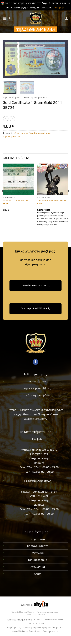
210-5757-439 (39, 496)
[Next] (63, 59)
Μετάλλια (38, 553)
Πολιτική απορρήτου (48, 612)
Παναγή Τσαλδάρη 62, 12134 (39, 491)
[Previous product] (12, 118)
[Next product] (5, 118)
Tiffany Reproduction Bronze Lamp (52, 202)
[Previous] (8, 59)
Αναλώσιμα (38, 566)
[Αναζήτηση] (10, 18)
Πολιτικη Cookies (36, 614)
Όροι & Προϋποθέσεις (37, 388)
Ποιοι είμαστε (38, 381)
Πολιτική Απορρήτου (37, 395)
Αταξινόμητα (21, 133)
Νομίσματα (38, 539)
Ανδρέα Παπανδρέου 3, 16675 (39, 449)
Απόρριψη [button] (59, 7)
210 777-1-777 (39, 454)
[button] (5, 18)
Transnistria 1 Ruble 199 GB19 (15, 202)
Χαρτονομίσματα (11, 97)
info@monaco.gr (39, 458)
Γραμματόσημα (37, 559)
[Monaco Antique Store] (35, 18)
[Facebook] (35, 362)
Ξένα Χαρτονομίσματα (35, 97)
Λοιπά (38, 574)
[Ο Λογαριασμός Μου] (66, 18)
